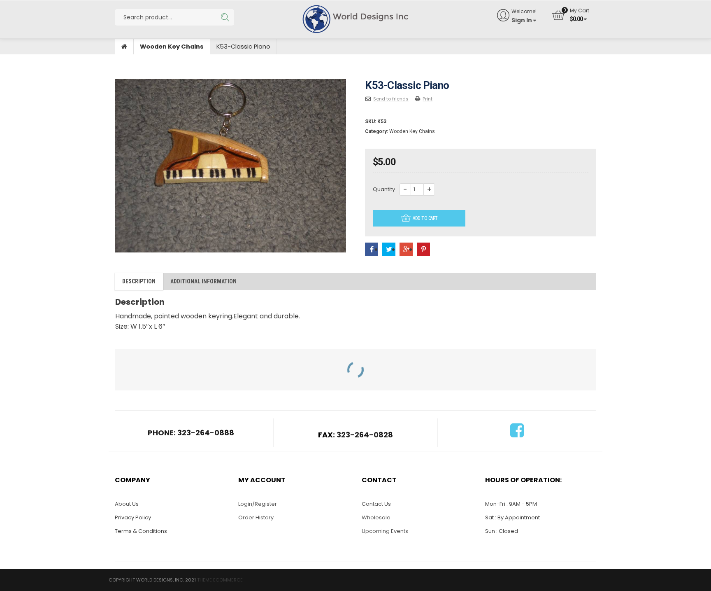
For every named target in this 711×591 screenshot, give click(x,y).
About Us (127, 504)
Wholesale (376, 517)
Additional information (203, 281)
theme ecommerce (220, 580)
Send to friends (391, 99)
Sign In (521, 20)
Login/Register (257, 504)
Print (427, 99)
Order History (256, 517)
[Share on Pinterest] (423, 249)
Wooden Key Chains (172, 46)
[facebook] (517, 434)
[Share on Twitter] (388, 249)
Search (225, 17)
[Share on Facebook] (371, 249)
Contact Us (376, 504)
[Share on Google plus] (406, 249)
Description (139, 281)
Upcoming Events (385, 531)
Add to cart (425, 218)
